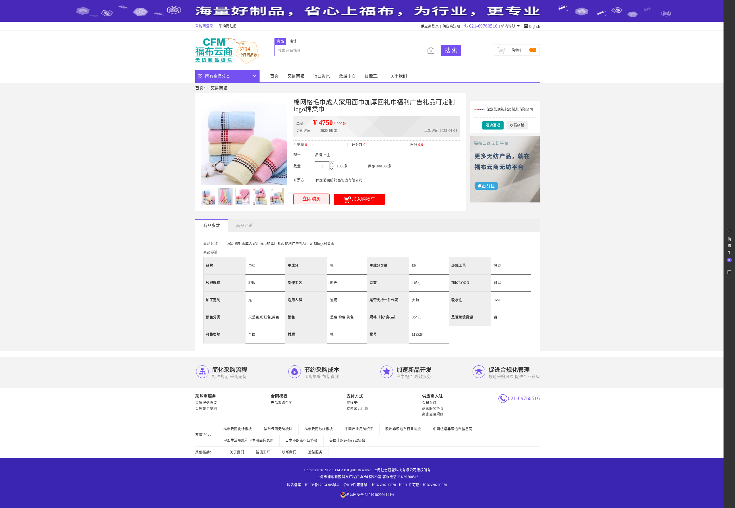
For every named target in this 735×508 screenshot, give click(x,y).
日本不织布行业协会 (301, 441)
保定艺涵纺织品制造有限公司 (509, 109)
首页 (274, 76)
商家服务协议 (433, 409)
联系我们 (289, 452)
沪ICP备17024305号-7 (322, 485)
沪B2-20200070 (383, 485)
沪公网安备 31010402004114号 (370, 495)
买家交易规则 (206, 409)
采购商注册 (228, 26)
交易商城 (296, 76)
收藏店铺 (517, 125)
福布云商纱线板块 (318, 429)
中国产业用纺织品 (359, 429)
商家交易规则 (433, 414)
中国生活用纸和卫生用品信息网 (248, 441)
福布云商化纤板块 (237, 429)
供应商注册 (451, 26)
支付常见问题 (357, 409)
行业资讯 (321, 76)
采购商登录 (204, 26)
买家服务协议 (206, 403)
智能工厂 (373, 76)
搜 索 (451, 50)
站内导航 (508, 26)
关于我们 (398, 76)
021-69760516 (483, 26)
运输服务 (315, 452)
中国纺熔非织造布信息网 (453, 429)
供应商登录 (430, 26)
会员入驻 (429, 403)
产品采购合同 (281, 403)
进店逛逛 (493, 125)
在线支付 (354, 403)
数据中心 (347, 76)
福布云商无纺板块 (278, 429)
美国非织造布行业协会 (347, 441)
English (532, 27)
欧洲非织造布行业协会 (403, 429)
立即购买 (311, 198)
